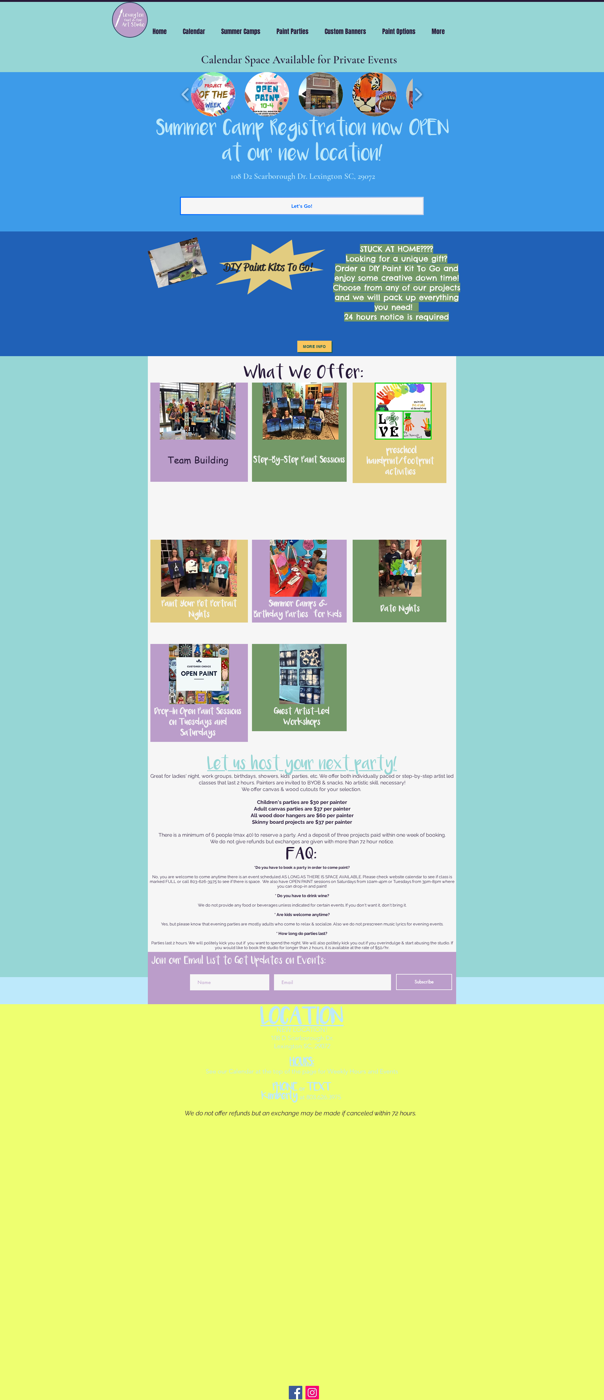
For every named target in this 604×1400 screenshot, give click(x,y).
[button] (213, 94)
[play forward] (418, 94)
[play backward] (185, 94)
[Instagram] (312, 1392)
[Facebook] (295, 1392)
